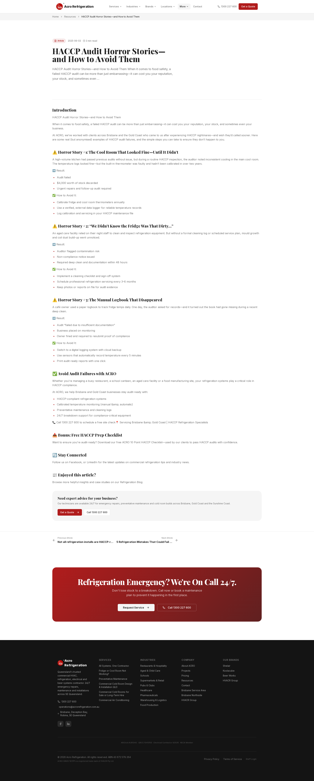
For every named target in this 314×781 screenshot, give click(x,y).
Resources (70, 16)
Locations (166, 6)
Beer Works (229, 675)
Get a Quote (248, 6)
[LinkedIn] (68, 724)
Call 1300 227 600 (97, 512)
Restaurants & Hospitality (153, 665)
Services (114, 6)
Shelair (226, 665)
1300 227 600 (229, 6)
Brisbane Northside (192, 695)
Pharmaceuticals (149, 695)
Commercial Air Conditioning (114, 700)
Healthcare (146, 690)
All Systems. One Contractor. (114, 665)
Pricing (185, 675)
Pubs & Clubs (147, 685)
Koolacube (229, 670)
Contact (197, 6)
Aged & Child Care (150, 670)
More (183, 6)
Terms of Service (232, 759)
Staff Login (251, 759)
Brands (149, 6)
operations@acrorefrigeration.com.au (75, 706)
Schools (144, 675)
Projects (186, 670)
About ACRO (188, 665)
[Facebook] (60, 724)
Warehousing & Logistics (153, 700)
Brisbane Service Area (194, 690)
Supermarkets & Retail (152, 680)
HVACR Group (189, 700)
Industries (132, 6)
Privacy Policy (211, 759)
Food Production (149, 705)
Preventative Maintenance (113, 678)
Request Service (133, 607)
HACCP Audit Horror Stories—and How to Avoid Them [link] (110, 16)
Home (55, 16)
